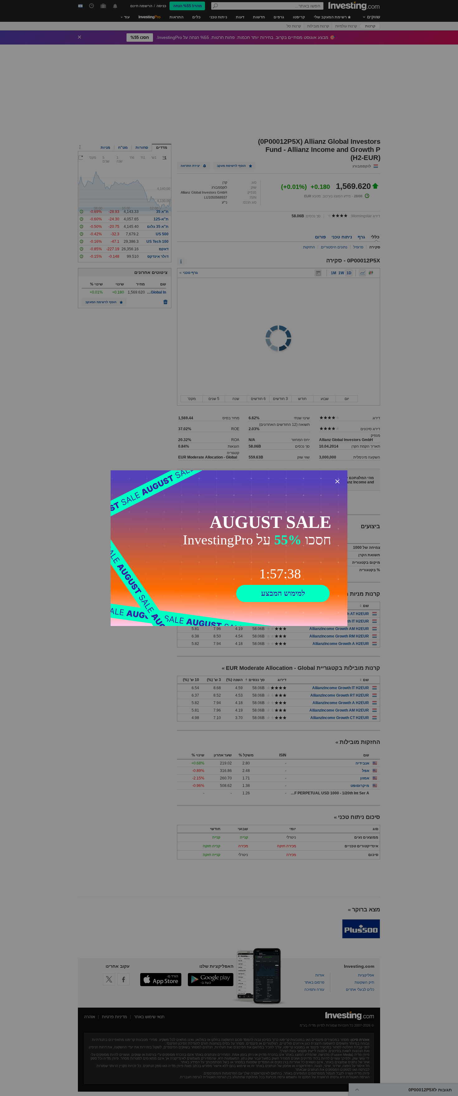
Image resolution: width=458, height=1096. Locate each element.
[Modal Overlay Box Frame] (229, 548)
